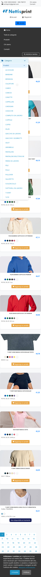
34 (25, 551)
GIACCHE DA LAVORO (13, 134)
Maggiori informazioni (27, 567)
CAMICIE (8, 93)
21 (29, 543)
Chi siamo (33, 2)
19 (18, 543)
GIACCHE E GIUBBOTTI (13, 138)
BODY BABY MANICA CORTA (20, 429)
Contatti (32, 4)
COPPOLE (8, 120)
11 (12, 539)
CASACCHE (9, 111)
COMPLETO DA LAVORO (13, 115)
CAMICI (8, 88)
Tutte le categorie (10, 35)
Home (8, 30)
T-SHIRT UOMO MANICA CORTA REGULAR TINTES (20, 352)
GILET (7, 143)
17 (8, 543)
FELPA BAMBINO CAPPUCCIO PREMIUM (20, 274)
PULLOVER (9, 175)
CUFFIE (7, 124)
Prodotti (7, 40)
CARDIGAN (9, 106)
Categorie (8, 61)
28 (30, 547)
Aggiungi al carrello (21, 209)
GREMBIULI (9, 147)
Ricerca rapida (32, 54)
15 (34, 539)
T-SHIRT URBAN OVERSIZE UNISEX (20, 468)
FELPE (7, 129)
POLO (7, 170)
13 (23, 539)
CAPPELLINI (9, 102)
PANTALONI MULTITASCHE (14, 156)
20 (24, 543)
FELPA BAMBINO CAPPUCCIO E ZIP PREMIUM (20, 236)
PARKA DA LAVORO (12, 161)
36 (36, 551)
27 (25, 547)
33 (19, 551)
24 (8, 547)
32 (14, 551)
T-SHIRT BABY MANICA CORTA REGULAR (20, 391)
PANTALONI (9, 152)
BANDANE (9, 74)
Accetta (15, 572)
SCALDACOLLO (10, 184)
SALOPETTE (9, 179)
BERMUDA (9, 79)
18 (13, 543)
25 (14, 547)
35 (30, 551)
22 (35, 543)
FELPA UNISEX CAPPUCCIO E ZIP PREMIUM (20, 313)
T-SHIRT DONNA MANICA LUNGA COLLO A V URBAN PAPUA (20, 507)
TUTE (7, 197)
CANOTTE (8, 97)
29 (36, 547)
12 (18, 539)
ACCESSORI (9, 70)
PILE (7, 165)
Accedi (14, 17)
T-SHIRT (8, 193)
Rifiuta (27, 572)
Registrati (27, 17)
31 (8, 551)
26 (19, 547)
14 (28, 539)
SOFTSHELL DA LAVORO (13, 188)
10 (7, 539)
